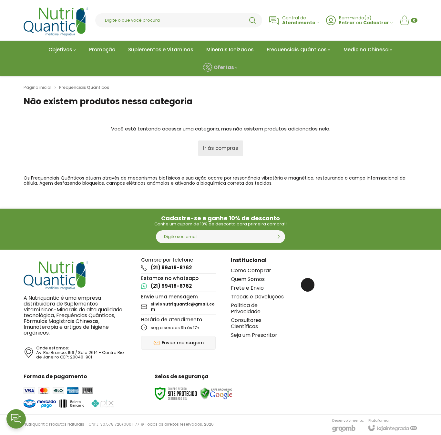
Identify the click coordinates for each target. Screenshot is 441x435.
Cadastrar (376, 22)
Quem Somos (248, 279)
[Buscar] (252, 20)
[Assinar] (278, 236)
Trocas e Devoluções (257, 296)
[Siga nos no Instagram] (307, 285)
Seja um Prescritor (254, 335)
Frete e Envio (247, 288)
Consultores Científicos (246, 323)
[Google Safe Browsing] (216, 393)
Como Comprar (251, 270)
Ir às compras (220, 148)
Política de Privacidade (246, 308)
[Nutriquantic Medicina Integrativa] (56, 20)
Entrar (347, 22)
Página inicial (37, 87)
